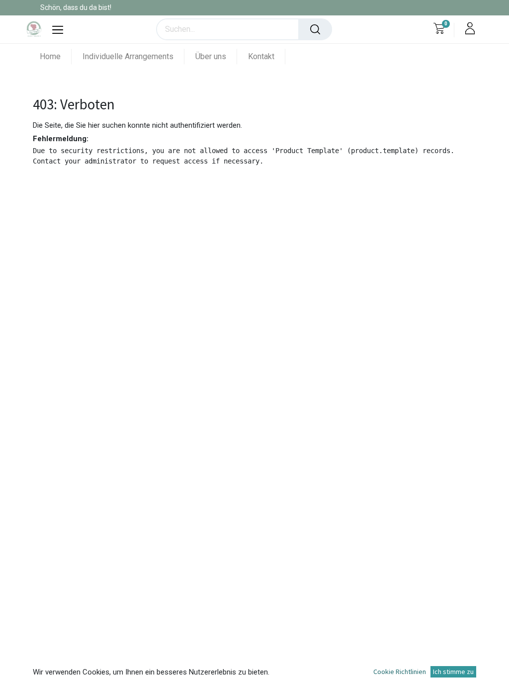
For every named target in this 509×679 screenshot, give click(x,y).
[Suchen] (315, 29)
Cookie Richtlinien (399, 671)
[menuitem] (56, 56)
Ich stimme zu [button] (453, 671)
